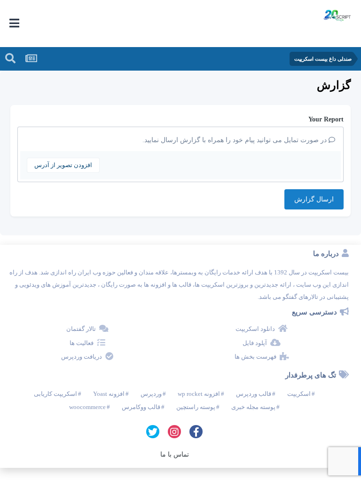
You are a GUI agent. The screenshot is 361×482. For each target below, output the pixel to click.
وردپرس (151, 393)
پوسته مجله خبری (253, 406)
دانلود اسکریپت (255, 328)
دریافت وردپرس (81, 356)
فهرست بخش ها (255, 356)
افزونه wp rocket (199, 393)
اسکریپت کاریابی (55, 393)
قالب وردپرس (253, 393)
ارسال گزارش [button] (314, 199)
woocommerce (87, 406)
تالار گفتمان (81, 328)
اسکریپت (299, 393)
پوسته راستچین (195, 406)
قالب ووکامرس (141, 406)
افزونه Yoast (109, 393)
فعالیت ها (82, 342)
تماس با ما (174, 454)
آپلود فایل (255, 342)
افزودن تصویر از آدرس (63, 165)
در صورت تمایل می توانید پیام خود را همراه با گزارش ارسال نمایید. (235, 140)
